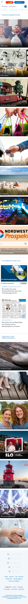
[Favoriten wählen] (25, 6)
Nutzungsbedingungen (17, 578)
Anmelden (18, 2)
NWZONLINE (4, 10)
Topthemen (4, 6)
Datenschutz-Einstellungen (14, 581)
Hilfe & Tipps (21, 589)
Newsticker (12, 6)
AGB (16, 576)
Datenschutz (20, 576)
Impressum (11, 576)
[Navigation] (26, 2)
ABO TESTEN (10, 2)
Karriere (14, 587)
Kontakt (6, 576)
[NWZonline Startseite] (2, 2)
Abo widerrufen (14, 589)
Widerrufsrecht (9, 578)
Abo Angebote (20, 587)
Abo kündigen (7, 589)
